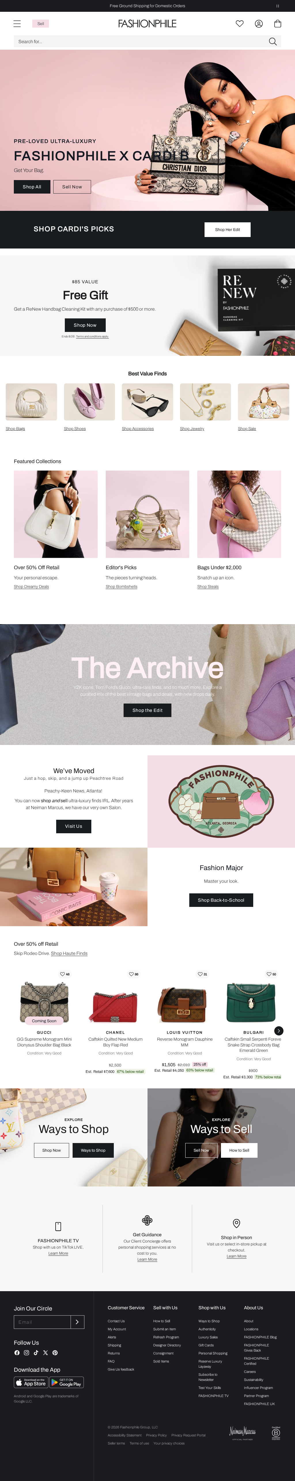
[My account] (258, 23)
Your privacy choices (169, 1443)
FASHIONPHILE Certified (256, 1361)
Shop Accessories (138, 429)
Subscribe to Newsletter (208, 1377)
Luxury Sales (208, 1337)
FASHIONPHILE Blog (260, 1337)
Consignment (163, 1353)
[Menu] (16, 23)
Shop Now (85, 325)
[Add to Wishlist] (65, 974)
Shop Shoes (75, 429)
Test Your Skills (209, 1388)
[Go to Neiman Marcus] (242, 1433)
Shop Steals (208, 586)
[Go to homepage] (147, 24)
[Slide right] (278, 1030)
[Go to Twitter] (45, 1353)
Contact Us (116, 1321)
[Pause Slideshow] (277, 6)
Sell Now (72, 186)
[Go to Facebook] (17, 1353)
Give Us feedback (121, 1369)
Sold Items (161, 1361)
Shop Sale (247, 429)
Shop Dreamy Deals (31, 586)
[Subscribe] (77, 1322)
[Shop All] (147, 130)
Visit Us (73, 826)
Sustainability (253, 1380)
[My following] (239, 23)
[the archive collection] (147, 684)
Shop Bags (15, 429)
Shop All (32, 186)
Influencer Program (258, 1388)
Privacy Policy (156, 1435)
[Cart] (277, 23)
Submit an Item (164, 1329)
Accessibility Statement (124, 1435)
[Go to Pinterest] (55, 1353)
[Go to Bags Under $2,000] (239, 514)
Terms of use (139, 1443)
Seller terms (116, 1443)
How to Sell (239, 1150)
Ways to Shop (93, 1150)
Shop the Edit (147, 710)
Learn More (58, 1253)
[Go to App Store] (31, 1386)
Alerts (112, 1337)
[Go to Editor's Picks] (148, 514)
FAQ (111, 1361)
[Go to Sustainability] (276, 1433)
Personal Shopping (212, 1353)
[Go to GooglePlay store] (66, 1386)
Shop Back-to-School (221, 900)
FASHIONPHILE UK (259, 1404)
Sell (40, 24)
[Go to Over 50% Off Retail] (56, 514)
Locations (251, 1329)
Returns (114, 1353)
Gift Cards (206, 1345)
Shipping (114, 1345)
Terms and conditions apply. (92, 336)
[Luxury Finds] (147, 305)
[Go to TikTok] (36, 1353)
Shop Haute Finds (69, 953)
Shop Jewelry (192, 429)
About (248, 1321)
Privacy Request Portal (188, 1435)
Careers (250, 1372)
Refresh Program (166, 1337)
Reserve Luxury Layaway (210, 1364)
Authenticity (207, 1329)
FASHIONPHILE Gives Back (256, 1347)
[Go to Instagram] (26, 1353)
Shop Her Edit (227, 230)
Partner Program (256, 1396)
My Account (117, 1329)
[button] (147, 41)
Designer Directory (167, 1345)
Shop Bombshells (121, 586)
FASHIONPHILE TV (213, 1396)
